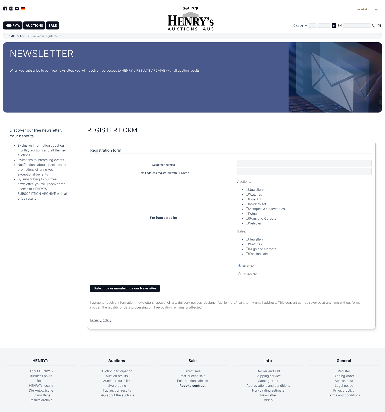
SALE (53, 25)
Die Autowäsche (41, 390)
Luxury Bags (41, 395)
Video (268, 400)
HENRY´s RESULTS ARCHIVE (143, 70)
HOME (10, 36)
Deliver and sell (268, 371)
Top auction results (117, 390)
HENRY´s (13, 25)
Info (22, 36)
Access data (344, 381)
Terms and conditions (344, 395)
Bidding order (344, 376)
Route (41, 381)
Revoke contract (192, 386)
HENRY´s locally (41, 386)
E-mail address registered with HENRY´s (163, 173)
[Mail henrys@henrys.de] (17, 9)
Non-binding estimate (268, 390)
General (344, 360)
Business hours (41, 376)
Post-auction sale (192, 376)
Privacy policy (100, 320)
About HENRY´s (41, 371)
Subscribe (247, 266)
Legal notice (344, 386)
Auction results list (116, 381)
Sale (192, 360)
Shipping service (268, 376)
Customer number (163, 164)
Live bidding (116, 386)
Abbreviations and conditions (268, 386)
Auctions (116, 360)
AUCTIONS (34, 25)
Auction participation (116, 371)
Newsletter (268, 395)
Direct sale (192, 371)
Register (344, 371)
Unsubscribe (249, 274)
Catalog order (268, 381)
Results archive (41, 400)
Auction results (117, 376)
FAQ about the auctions (116, 395)
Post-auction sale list (192, 381)
